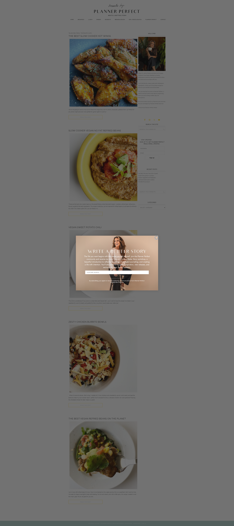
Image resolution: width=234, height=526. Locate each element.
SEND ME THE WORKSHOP (117, 277)
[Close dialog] (156, 237)
